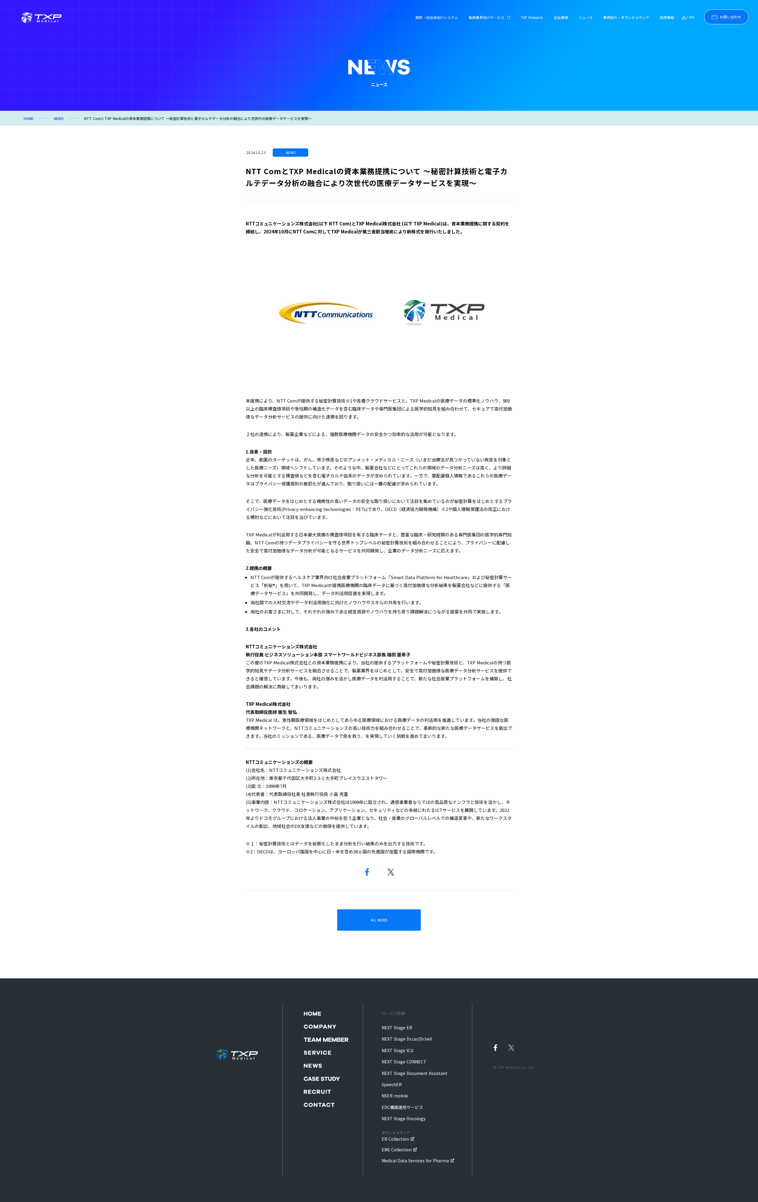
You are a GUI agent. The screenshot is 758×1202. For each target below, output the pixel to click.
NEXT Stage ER (397, 1027)
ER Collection (396, 1136)
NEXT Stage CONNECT (404, 1062)
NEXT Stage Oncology (403, 1118)
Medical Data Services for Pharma (415, 1160)
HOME (28, 118)
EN (691, 17)
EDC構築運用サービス (402, 1107)
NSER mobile (395, 1096)
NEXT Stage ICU (397, 1050)
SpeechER (392, 1084)
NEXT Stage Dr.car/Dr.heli (407, 1039)
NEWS (59, 118)
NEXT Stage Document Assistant (414, 1073)
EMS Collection (397, 1150)
